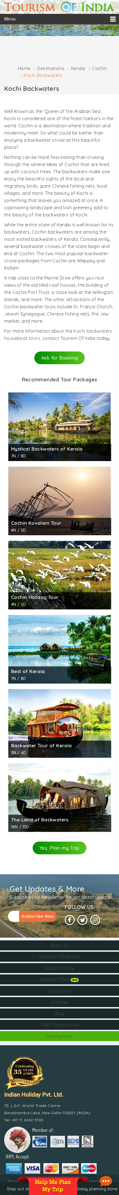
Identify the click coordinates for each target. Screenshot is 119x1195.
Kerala (78, 68)
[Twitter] (82, 920)
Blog (59, 1013)
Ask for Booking (59, 358)
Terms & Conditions (59, 956)
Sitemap (59, 1002)
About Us (59, 945)
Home (24, 68)
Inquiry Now (59, 1036)
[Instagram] (95, 920)
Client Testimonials (59, 1025)
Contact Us (60, 991)
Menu (10, 19)
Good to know (60, 968)
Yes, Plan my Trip (59, 848)
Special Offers (55, 979)
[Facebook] (70, 920)
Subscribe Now (38, 916)
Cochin (99, 68)
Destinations (50, 68)
